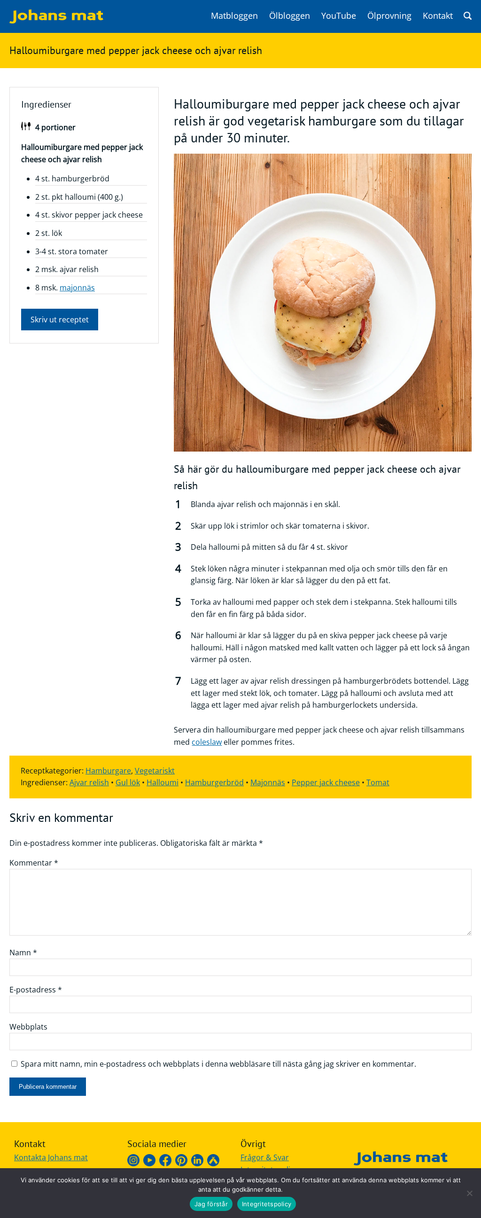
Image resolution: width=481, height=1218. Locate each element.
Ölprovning (389, 15)
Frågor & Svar (264, 1157)
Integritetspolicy (266, 1204)
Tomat (377, 782)
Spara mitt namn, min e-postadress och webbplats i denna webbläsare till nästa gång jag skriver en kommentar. (218, 1064)
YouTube (338, 15)
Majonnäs (267, 782)
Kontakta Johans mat (51, 1157)
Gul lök (128, 782)
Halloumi (162, 782)
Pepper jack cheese (326, 782)
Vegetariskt (155, 770)
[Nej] (469, 1193)
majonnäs (77, 287)
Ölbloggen (289, 15)
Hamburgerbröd (214, 782)
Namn (23, 952)
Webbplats (28, 1027)
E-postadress (35, 989)
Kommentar (33, 863)
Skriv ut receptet (60, 319)
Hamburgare (108, 770)
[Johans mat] (56, 21)
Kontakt (438, 15)
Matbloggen (234, 15)
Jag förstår (211, 1204)
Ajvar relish (89, 782)
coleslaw (207, 742)
